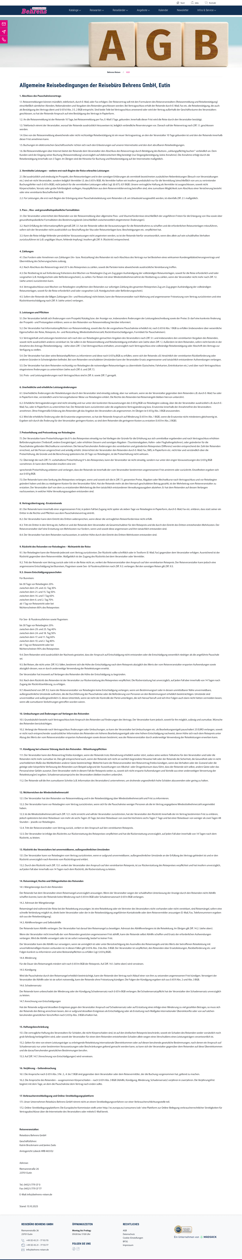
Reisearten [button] (96, 10)
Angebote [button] (142, 10)
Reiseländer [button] (119, 10)
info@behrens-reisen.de (37, 1249)
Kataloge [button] (74, 10)
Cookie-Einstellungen (133, 1237)
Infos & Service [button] (205, 10)
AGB (125, 1230)
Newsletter (183, 10)
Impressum (128, 1245)
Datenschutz (129, 1234)
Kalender (163, 10)
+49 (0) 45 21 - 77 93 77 (37, 1244)
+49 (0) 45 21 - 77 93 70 (37, 1240)
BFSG (125, 1241)
